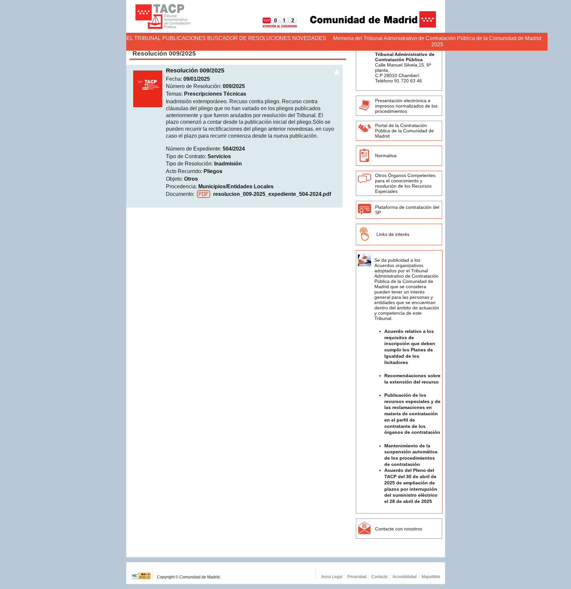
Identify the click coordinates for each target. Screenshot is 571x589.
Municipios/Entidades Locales (236, 186)
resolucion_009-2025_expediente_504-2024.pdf (272, 194)
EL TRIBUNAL (144, 38)
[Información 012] (274, 25)
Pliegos (213, 171)
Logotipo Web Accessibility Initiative (141, 574)
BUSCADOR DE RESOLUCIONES (249, 38)
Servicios (219, 156)
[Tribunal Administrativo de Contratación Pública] (162, 16)
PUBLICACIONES (184, 38)
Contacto (379, 576)
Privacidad (356, 576)
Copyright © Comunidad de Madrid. (189, 577)
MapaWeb (431, 576)
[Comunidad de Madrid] (367, 25)
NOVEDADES (309, 38)
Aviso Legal (331, 576)
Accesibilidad (405, 576)
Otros (191, 179)
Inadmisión (228, 163)
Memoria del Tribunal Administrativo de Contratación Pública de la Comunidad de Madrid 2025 (437, 41)
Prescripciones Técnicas (215, 94)
